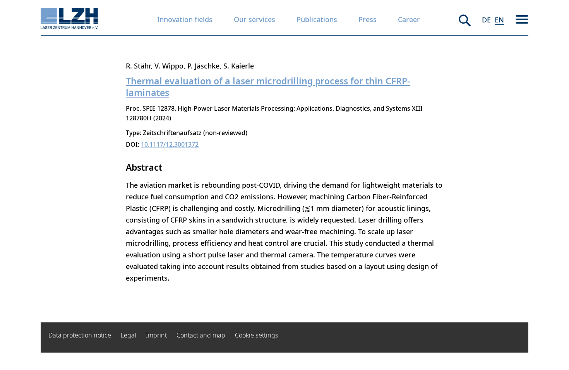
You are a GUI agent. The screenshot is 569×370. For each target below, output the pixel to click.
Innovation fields (185, 19)
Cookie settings (256, 335)
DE (486, 19)
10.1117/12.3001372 (170, 144)
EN (499, 19)
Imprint (156, 335)
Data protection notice (79, 335)
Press (367, 19)
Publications (316, 19)
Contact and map (201, 335)
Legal (128, 335)
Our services (254, 19)
